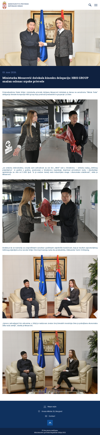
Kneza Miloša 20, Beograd (52, 411)
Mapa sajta (52, 407)
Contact (52, 416)
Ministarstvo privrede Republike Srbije (18, 5)
